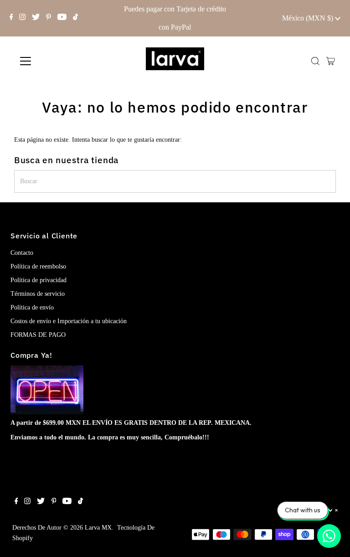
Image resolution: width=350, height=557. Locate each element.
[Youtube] (62, 18)
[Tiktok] (75, 18)
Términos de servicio (37, 293)
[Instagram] (22, 18)
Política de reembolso (38, 266)
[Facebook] (11, 18)
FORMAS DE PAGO (38, 334)
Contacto (21, 252)
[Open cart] (330, 61)
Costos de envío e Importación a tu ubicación (68, 321)
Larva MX (98, 527)
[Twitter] (36, 18)
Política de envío (32, 307)
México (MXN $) (308, 18)
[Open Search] (315, 61)
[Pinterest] (48, 18)
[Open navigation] (52, 61)
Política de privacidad (38, 280)
